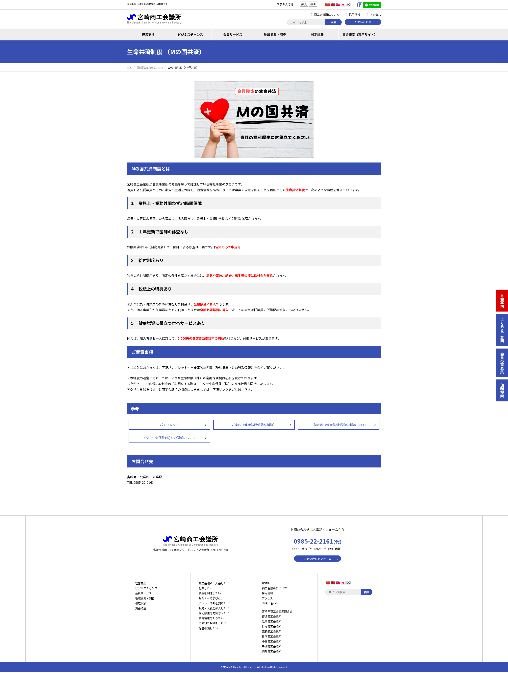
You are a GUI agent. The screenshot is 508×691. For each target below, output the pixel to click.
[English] (338, 5)
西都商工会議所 (271, 651)
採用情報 (354, 14)
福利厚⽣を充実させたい (214, 613)
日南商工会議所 (271, 636)
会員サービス (232, 34)
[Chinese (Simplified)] (327, 5)
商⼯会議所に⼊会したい (214, 583)
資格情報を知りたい (211, 618)
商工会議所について (326, 14)
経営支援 (148, 34)
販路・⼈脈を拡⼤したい (214, 608)
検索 (333, 22)
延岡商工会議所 (271, 621)
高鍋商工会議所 (271, 631)
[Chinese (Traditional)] (332, 5)
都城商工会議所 (271, 616)
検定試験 (317, 34)
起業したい (206, 588)
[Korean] (348, 5)
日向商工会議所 (271, 626)
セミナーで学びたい (211, 598)
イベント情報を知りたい (214, 603)
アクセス (375, 14)
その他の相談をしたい (212, 623)
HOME (266, 583)
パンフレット (169, 424)
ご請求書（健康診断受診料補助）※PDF (338, 424)
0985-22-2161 (318, 541)
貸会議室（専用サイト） (359, 34)
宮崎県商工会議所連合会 (277, 611)
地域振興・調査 (275, 34)
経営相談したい (208, 628)
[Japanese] (343, 5)
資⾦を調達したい (210, 593)
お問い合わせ (363, 22)
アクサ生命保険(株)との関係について (169, 437)
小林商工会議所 (271, 641)
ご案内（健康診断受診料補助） (254, 424)
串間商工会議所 (271, 646)
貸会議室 (140, 608)
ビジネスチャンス (190, 34)
